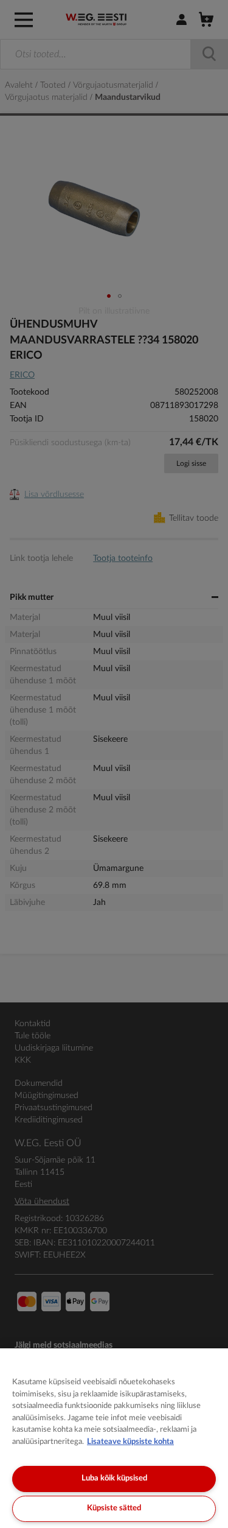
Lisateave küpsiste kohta (130, 1442)
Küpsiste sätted (114, 1508)
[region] (114, 1438)
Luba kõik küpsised (114, 1478)
